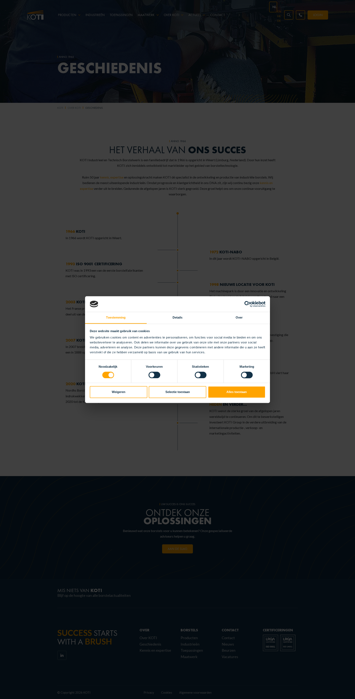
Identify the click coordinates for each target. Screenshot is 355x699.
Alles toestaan (236, 392)
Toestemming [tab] (116, 317)
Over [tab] (239, 317)
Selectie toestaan (177, 392)
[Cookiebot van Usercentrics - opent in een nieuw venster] (247, 304)
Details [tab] (178, 317)
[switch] (154, 375)
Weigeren (118, 392)
